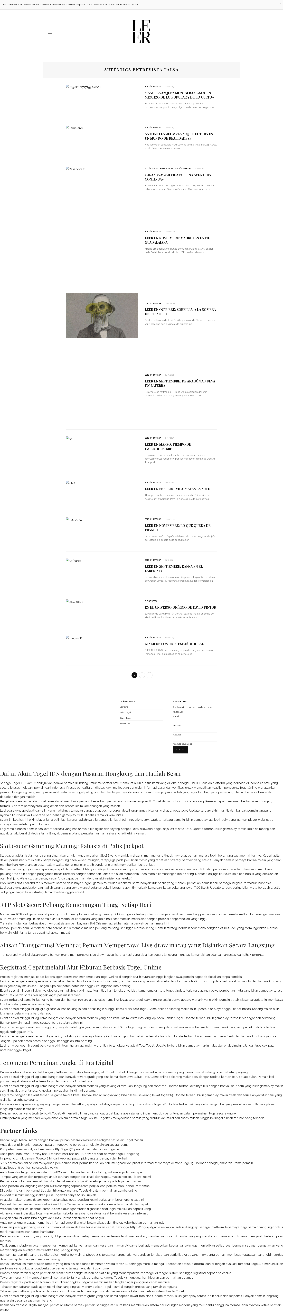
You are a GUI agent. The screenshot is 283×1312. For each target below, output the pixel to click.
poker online (17, 1222)
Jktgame (60, 1236)
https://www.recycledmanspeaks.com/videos (90, 1204)
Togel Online (248, 787)
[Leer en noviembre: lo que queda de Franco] (74, 519)
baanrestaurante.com (45, 1209)
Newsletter (125, 723)
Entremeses (151, 601)
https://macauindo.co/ (117, 1176)
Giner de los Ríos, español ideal (174, 644)
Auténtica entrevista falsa (159, 168)
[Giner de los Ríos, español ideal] (74, 638)
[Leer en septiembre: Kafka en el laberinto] (73, 560)
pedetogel (180, 810)
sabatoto (160, 1086)
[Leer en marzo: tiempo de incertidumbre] (69, 438)
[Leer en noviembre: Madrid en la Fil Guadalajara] (102, 243)
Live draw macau (102, 954)
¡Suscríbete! (125, 718)
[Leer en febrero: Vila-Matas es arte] (70, 483)
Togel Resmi (111, 1286)
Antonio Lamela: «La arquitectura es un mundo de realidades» (179, 136)
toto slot (203, 981)
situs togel (36, 1213)
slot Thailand (26, 883)
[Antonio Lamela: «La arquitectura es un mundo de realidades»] (75, 128)
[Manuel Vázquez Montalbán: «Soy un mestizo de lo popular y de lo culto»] (83, 87)
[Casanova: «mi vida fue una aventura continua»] (75, 169)
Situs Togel (127, 1027)
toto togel (166, 990)
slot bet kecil (227, 928)
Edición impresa (153, 87)
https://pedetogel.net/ (93, 1181)
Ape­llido (177, 734)
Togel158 (160, 1104)
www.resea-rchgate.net (99, 1140)
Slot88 (104, 855)
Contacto (124, 707)
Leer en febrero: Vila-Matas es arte (177, 489)
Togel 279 (37, 1144)
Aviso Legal (125, 712)
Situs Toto (142, 1076)
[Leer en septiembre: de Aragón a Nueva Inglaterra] (102, 386)
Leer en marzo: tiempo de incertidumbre (168, 446)
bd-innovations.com (136, 819)
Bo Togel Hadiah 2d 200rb (167, 801)
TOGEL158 (201, 887)
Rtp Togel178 (64, 1149)
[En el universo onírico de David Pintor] (74, 601)
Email (176, 716)
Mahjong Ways (17, 878)
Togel (110, 1072)
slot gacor (128, 914)
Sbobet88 (93, 1254)
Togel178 (58, 1113)
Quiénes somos (127, 701)
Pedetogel (147, 1273)
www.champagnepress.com (69, 1186)
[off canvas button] (50, 32)
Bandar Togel (174, 1018)
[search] (233, 32)
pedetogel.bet (79, 1199)
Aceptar (135, 4)
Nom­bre (177, 725)
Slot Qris (95, 923)
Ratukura (116, 1305)
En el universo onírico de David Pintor (180, 607)
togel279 (167, 1095)
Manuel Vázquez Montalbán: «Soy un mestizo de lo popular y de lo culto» (179, 94)
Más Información (122, 4)
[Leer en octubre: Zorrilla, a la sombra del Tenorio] (102, 315)
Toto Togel (146, 1045)
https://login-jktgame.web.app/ (152, 1227)
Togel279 (120, 1277)
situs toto (184, 829)
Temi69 (36, 1154)
